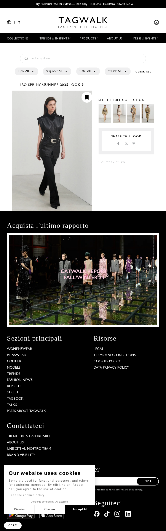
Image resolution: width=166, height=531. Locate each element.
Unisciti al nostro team (29, 449)
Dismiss (19, 509)
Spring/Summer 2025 (48, 85)
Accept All (80, 509)
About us (15, 442)
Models (13, 367)
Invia (148, 481)
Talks (12, 405)
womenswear (19, 349)
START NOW (125, 4)
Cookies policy (107, 361)
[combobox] (26, 71)
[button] (13, 525)
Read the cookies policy (27, 495)
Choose (49, 509)
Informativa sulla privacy (129, 490)
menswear (16, 355)
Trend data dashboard (28, 436)
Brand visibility (21, 455)
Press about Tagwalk (26, 411)
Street (13, 392)
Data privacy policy (111, 367)
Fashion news (19, 380)
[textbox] (26, 71)
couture (15, 361)
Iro (24, 85)
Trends (13, 374)
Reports (14, 386)
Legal (99, 349)
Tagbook (15, 399)
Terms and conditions (115, 355)
